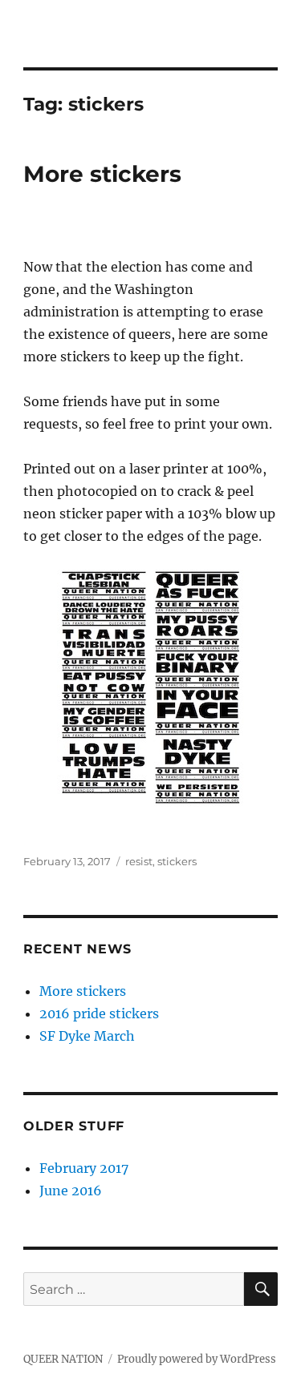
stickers (177, 861)
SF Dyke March (87, 1036)
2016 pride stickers (99, 1013)
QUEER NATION (63, 1359)
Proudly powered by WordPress (196, 1359)
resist (139, 861)
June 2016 (70, 1191)
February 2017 (83, 1168)
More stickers (102, 173)
